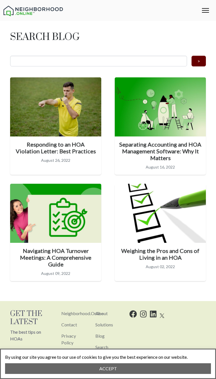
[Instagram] (143, 315)
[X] (162, 315)
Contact (69, 324)
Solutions (104, 324)
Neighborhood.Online (82, 313)
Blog (100, 335)
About (101, 313)
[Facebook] (133, 315)
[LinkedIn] (153, 315)
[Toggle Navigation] (205, 10)
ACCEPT (108, 368)
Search (101, 347)
